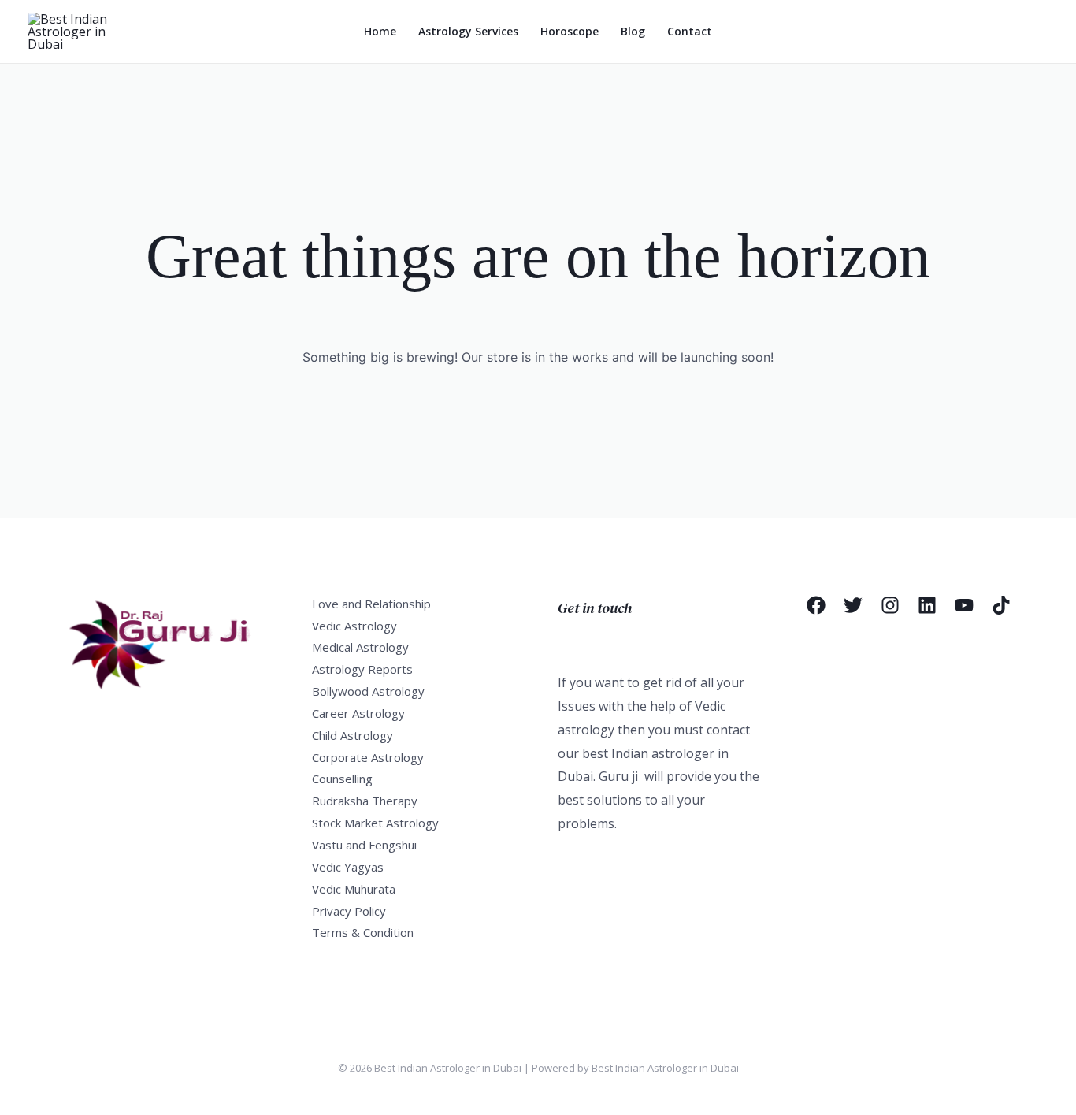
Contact (689, 31)
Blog (633, 31)
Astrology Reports (362, 669)
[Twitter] (853, 605)
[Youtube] (964, 605)
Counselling (342, 778)
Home (380, 31)
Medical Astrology (360, 647)
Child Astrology (352, 735)
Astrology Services (468, 31)
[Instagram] (890, 605)
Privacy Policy (349, 911)
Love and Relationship (371, 603)
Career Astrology (358, 713)
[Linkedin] (927, 605)
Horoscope (569, 31)
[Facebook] (816, 605)
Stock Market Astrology (375, 823)
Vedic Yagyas (348, 867)
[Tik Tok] (1001, 605)
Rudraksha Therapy (364, 800)
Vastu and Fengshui (364, 845)
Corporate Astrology (368, 757)
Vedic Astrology (354, 626)
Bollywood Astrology (368, 691)
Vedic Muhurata (353, 889)
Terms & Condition (363, 932)
